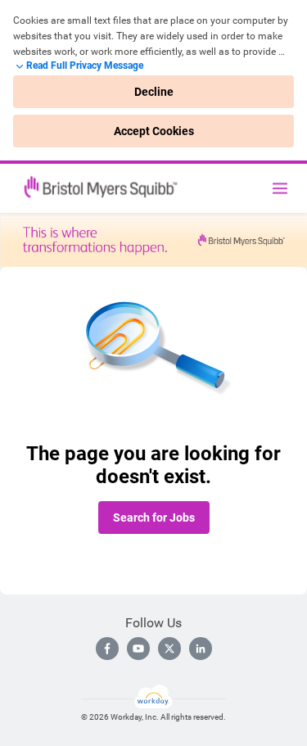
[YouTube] (138, 648)
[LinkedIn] (200, 648)
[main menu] (280, 188)
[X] (169, 648)
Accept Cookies (154, 131)
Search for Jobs (154, 517)
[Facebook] (107, 648)
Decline (154, 91)
